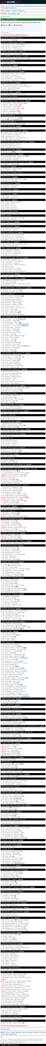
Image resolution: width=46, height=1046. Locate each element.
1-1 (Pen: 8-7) (24, 657)
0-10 (17, 330)
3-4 (18, 329)
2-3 (19, 363)
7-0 (15, 151)
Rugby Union (4, 7)
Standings (12, 60)
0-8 (13, 856)
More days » (21, 10)
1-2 (24, 123)
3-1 (29, 58)
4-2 (20, 311)
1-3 (22, 399)
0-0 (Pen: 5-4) (26, 696)
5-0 (22, 117)
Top (2, 1037)
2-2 (16, 40)
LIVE (9, 13)
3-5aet (26, 678)
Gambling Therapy (17, 1042)
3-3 (23, 357)
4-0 (20, 302)
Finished (13, 13)
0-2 (18, 337)
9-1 (16, 583)
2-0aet (17, 666)
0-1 (22, 391)
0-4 (20, 322)
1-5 (15, 397)
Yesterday (8, 10)
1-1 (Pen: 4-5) (24, 325)
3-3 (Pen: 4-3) (18, 119)
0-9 (18, 320)
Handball (24, 6)
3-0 (21, 69)
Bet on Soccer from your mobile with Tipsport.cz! (14, 34)
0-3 (18, 164)
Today (2, 10)
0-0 (19, 88)
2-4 (23, 575)
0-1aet (22, 667)
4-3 (30, 981)
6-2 (21, 389)
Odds (18, 13)
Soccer (3, 6)
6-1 (20, 604)
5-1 (28, 569)
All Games (4, 13)
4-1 (16, 309)
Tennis (12, 6)
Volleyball (30, 6)
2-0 (24, 73)
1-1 (18, 213)
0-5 (17, 362)
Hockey (8, 6)
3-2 (16, 180)
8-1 (18, 586)
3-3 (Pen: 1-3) (20, 863)
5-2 (21, 373)
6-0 (17, 659)
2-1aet (18, 513)
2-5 (19, 360)
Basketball (18, 6)
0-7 (20, 619)
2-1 (15, 170)
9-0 (24, 716)
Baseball (36, 6)
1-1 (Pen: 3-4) (25, 324)
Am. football (42, 6)
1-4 (17, 128)
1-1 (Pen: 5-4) (21, 319)
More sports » (13, 7)
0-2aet (22, 296)
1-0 (21, 54)
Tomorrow (14, 10)
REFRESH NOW (5, 16)
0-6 (29, 627)
